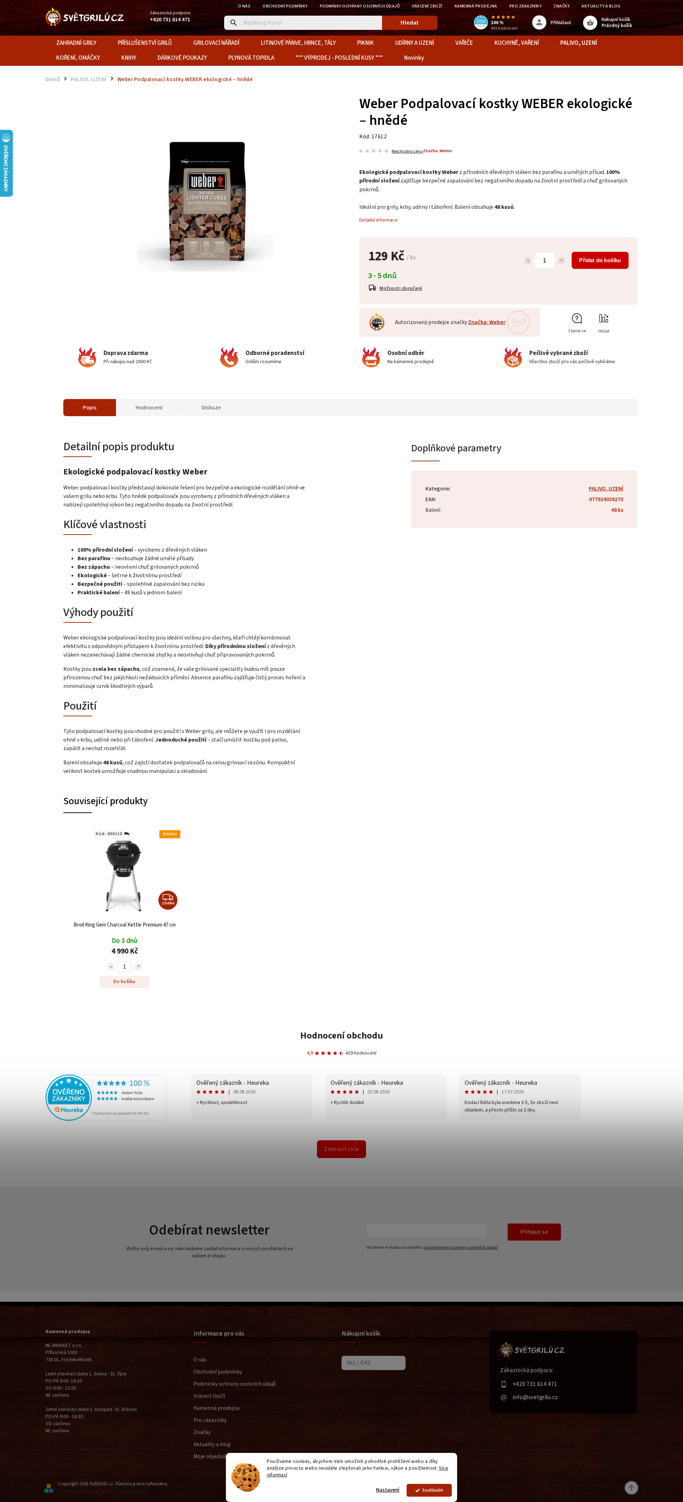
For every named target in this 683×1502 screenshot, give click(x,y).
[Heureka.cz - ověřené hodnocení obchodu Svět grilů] (106, 1119)
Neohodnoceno (407, 151)
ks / (359, 1363)
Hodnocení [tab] (149, 408)
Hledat (410, 23)
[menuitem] (76, 43)
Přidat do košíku (600, 260)
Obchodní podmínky (285, 6)
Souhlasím (432, 1490)
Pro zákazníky (525, 6)
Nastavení (387, 1490)
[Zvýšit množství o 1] (561, 261)
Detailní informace (378, 220)
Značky (562, 6)
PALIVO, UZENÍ (606, 489)
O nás (244, 6)
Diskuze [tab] (211, 408)
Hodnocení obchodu (341, 1035)
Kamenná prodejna (476, 6)
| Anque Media (134, 1491)
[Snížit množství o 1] (528, 261)
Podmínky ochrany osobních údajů (360, 6)
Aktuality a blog (601, 6)
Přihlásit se (534, 1232)
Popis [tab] (89, 408)
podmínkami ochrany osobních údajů (461, 1247)
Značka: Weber (486, 322)
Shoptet (79, 1491)
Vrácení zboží (427, 6)
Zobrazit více (341, 1149)
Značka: (437, 151)
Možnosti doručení (401, 288)
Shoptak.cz (111, 1491)
